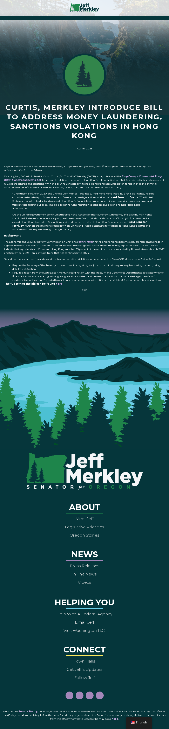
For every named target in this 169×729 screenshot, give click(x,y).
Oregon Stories (84, 535)
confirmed (85, 241)
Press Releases (84, 566)
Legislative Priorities (84, 527)
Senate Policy (28, 711)
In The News (84, 574)
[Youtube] (90, 695)
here (114, 718)
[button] (84, 17)
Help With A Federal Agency (84, 614)
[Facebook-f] (69, 695)
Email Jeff (84, 622)
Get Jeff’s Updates (84, 669)
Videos (84, 582)
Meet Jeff (85, 519)
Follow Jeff (84, 677)
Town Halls (84, 661)
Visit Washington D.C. (84, 630)
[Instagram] (79, 695)
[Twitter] (100, 695)
